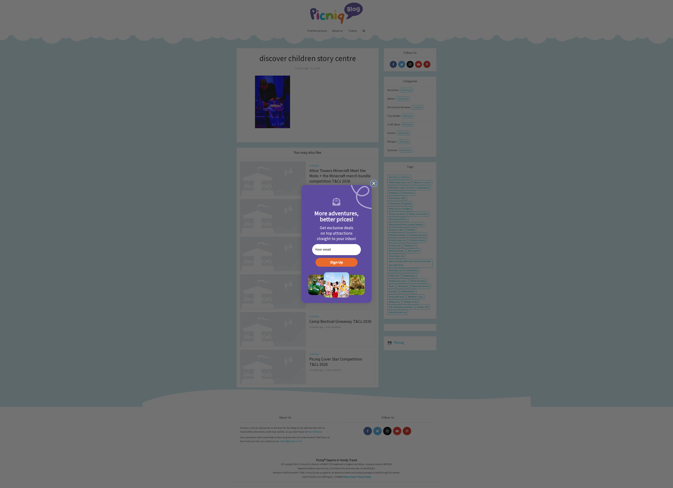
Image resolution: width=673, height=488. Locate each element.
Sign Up (336, 262)
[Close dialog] (374, 183)
